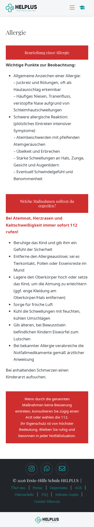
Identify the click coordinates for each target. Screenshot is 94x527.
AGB (78, 487)
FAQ (44, 494)
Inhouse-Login (66, 494)
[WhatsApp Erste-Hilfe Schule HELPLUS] (46, 469)
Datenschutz (24, 494)
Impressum (58, 487)
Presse (37, 487)
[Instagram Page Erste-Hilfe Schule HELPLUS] (32, 469)
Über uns (18, 487)
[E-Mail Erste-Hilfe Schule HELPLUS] (62, 469)
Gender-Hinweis (47, 501)
